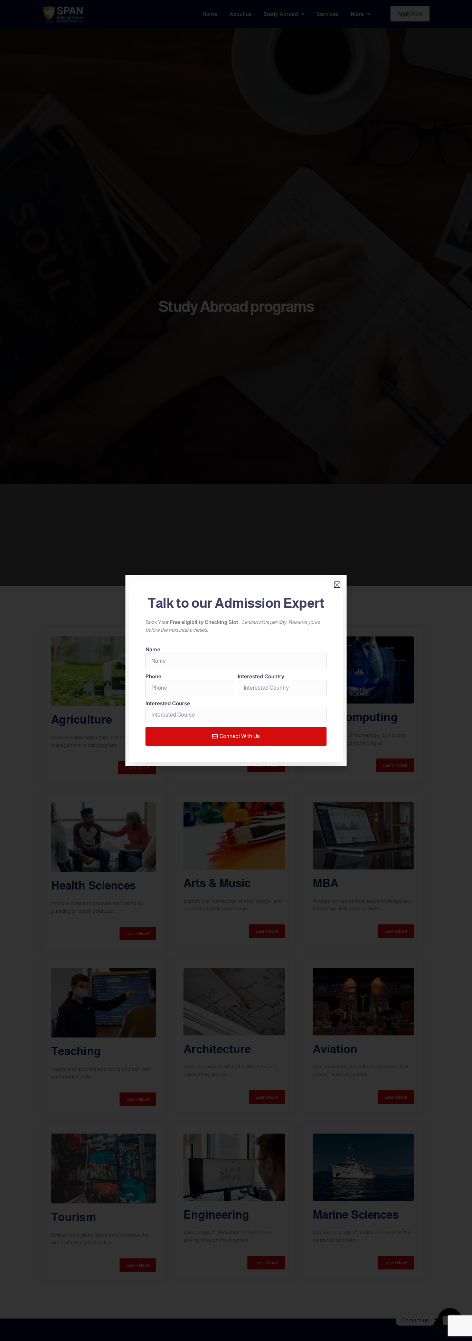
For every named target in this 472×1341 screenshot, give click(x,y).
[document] (236, 670)
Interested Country (261, 676)
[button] (337, 584)
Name (152, 649)
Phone (153, 676)
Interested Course (167, 703)
